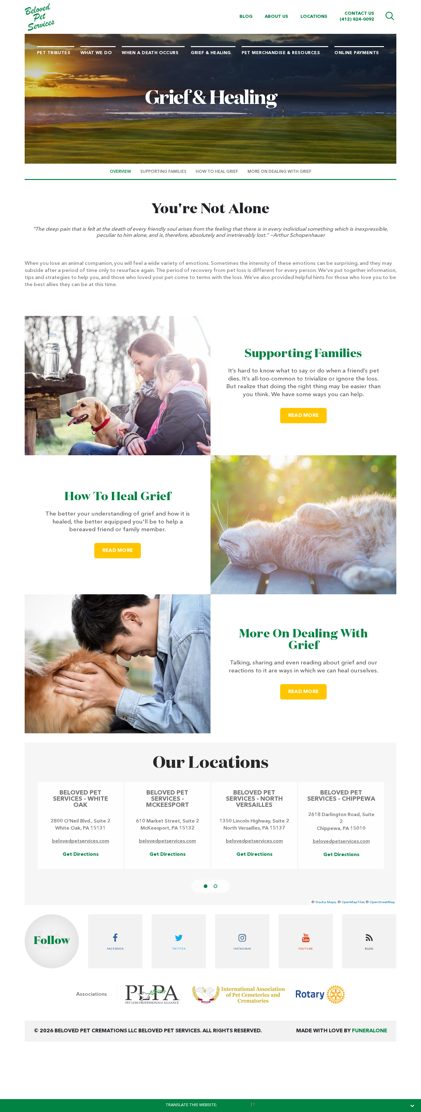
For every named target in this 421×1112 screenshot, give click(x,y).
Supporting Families (303, 354)
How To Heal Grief (117, 497)
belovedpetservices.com (80, 841)
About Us (276, 16)
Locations (313, 16)
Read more (307, 415)
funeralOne (369, 1031)
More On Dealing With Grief (303, 640)
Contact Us (359, 13)
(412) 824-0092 (357, 19)
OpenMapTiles (353, 902)
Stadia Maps (325, 902)
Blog (245, 16)
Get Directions (81, 854)
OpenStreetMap (382, 902)
